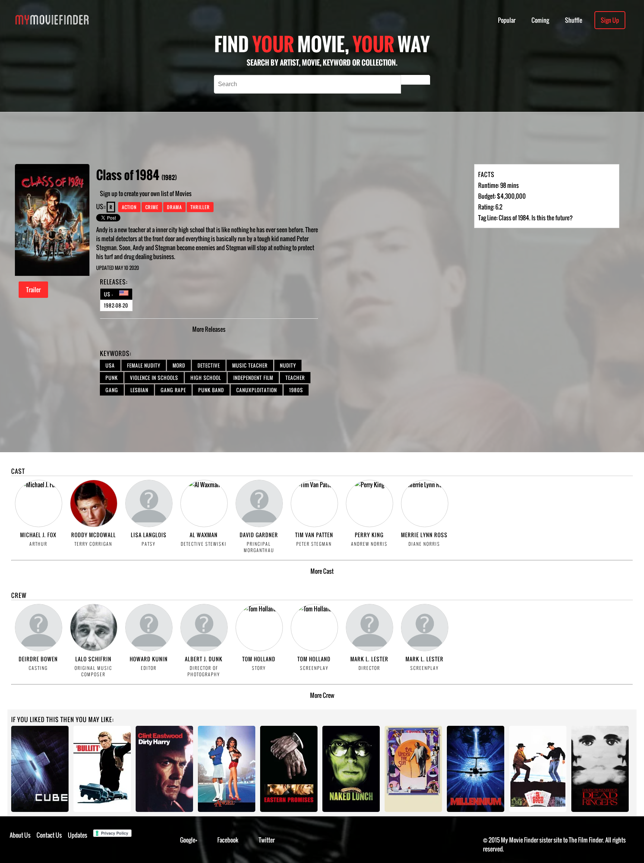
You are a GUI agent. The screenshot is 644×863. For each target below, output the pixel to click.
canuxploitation (256, 390)
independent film (253, 377)
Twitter (267, 839)
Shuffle (573, 20)
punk (111, 377)
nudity (288, 365)
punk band (211, 390)
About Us (20, 835)
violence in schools (154, 377)
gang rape (173, 390)
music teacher (250, 365)
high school (205, 377)
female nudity (143, 365)
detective (209, 365)
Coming (540, 20)
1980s (296, 390)
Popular (506, 20)
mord (179, 365)
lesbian (139, 390)
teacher (295, 377)
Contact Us (49, 835)
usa (110, 365)
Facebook (228, 839)
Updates (77, 835)
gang (111, 390)
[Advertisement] (269, 138)
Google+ (189, 839)
